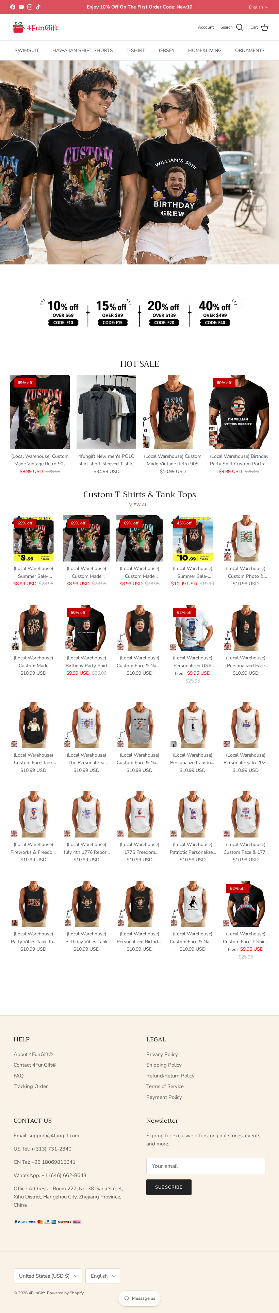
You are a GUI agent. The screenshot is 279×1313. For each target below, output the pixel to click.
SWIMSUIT (27, 50)
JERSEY (167, 50)
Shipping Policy (164, 1064)
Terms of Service (165, 1086)
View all (139, 504)
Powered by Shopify (65, 1293)
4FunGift (37, 1293)
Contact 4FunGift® (35, 1064)
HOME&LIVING (204, 50)
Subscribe (169, 1187)
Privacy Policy (162, 1054)
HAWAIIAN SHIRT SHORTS (82, 50)
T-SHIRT (136, 50)
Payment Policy (164, 1097)
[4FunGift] (35, 27)
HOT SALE (139, 364)
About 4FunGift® (33, 1054)
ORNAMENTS (250, 50)
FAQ (19, 1075)
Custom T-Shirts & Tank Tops (139, 494)
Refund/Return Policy (170, 1075)
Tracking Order (31, 1086)
